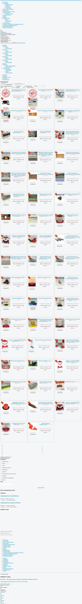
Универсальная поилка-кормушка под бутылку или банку (72, 299)
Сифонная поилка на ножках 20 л (72, 319)
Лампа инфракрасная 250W (17, 277)
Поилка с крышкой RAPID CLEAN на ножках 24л (72, 361)
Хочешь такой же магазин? (9, 11)
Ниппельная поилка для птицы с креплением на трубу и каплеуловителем (45, 320)
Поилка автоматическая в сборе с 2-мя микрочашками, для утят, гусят (73, 341)
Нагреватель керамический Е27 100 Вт (72, 194)
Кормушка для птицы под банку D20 (18, 424)
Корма (7, 47)
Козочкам (5, 60)
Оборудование (9, 48)
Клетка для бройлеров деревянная (45, 132)
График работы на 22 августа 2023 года (10, 502)
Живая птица (8, 67)
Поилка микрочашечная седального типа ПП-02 (45, 236)
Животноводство (7, 569)
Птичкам (5, 46)
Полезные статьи (7, 14)
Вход (7, 19)
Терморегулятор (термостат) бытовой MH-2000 (19, 90)
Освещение (5, 560)
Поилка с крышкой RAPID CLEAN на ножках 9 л (18, 236)
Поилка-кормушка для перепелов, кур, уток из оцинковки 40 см (45, 257)
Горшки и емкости (7, 566)
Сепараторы (8, 70)
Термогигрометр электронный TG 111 (45, 90)
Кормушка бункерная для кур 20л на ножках (18, 215)
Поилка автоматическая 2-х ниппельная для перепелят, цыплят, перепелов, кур (73, 132)
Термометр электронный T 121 (18, 110)
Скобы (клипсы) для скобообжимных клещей (72, 278)
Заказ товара (6, 10)
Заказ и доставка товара (8, 9)
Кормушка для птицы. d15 (43, 277)
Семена (4, 570)
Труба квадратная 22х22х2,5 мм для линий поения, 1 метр (45, 403)
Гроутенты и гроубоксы (8, 568)
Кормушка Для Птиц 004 (45, 298)
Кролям (4, 49)
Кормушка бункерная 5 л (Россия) (72, 215)
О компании (5, 3)
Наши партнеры (6, 23)
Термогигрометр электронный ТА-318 (72, 111)
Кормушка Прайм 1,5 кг (45, 360)
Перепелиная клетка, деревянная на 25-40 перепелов (72, 173)
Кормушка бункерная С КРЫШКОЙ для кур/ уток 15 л (18, 403)
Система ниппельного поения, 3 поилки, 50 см (45, 215)
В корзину (3, 592)
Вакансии (8, 5)
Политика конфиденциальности (10, 25)
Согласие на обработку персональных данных (13, 24)
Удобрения (5, 559)
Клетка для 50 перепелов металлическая (45, 382)
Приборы (5, 565)
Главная (5, 45)
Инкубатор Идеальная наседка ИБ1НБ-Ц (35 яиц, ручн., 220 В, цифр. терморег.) (18, 257)
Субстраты (5, 563)
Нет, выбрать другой (6, 581)
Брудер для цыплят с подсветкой (45, 110)
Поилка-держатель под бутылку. (43, 340)
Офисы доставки (9, 13)
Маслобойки (8, 69)
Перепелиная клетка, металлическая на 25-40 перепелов (19, 195)
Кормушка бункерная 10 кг (17, 360)
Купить (18, 98)
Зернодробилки (9, 72)
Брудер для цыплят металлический (18, 132)
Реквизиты (8, 6)
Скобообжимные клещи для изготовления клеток (72, 90)
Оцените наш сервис (7, 27)
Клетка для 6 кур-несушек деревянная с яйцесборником (72, 153)
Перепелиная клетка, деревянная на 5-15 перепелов (45, 173)
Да (1, 581)
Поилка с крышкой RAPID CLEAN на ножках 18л (17, 340)
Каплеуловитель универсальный (44, 424)
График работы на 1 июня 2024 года (10, 496)
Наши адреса (8, 8)
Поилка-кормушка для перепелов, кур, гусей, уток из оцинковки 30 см (72, 257)
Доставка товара (6, 12)
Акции (4, 16)
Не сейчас (13, 581)
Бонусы (7, 21)
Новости (5, 17)
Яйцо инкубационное (10, 65)
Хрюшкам (5, 53)
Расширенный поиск (20, 42)
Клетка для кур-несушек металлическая (46, 194)
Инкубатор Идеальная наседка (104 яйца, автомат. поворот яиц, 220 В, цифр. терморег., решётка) (18, 174)
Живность (5, 64)
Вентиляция (5, 561)
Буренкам (5, 56)
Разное (4, 63)
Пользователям (6, 18)
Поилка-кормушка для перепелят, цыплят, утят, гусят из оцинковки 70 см (72, 237)
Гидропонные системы (8, 562)
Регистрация (8, 20)
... (42, 451)
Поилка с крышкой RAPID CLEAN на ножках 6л (72, 403)
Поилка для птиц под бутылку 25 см (18, 319)
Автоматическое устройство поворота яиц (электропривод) (18, 153)
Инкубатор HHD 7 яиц (17, 298)
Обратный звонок (4, 41)
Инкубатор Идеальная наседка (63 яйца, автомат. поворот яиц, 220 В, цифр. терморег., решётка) (45, 154)
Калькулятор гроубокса (8, 26)
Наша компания (9, 4)
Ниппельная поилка (70, 381)
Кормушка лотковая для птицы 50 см (18, 382)
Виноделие (5, 2)
